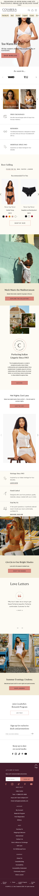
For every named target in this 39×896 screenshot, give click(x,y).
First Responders (19, 816)
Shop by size (20, 223)
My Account (19, 810)
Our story (19, 383)
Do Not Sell (33, 883)
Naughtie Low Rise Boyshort (29, 210)
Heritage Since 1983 (17, 473)
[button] (3, 216)
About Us (19, 858)
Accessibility (19, 865)
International (19, 836)
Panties (23, 169)
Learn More (14, 483)
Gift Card (19, 845)
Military (19, 820)
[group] (11, 99)
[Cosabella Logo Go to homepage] (9, 10)
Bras (18, 169)
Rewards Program (19, 813)
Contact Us (19, 839)
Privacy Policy (5, 883)
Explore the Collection (19, 298)
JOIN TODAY (19, 713)
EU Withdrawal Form (19, 849)
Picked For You (11, 169)
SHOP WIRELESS (10, 55)
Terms (13, 882)
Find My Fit (14, 502)
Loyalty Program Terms (22, 883)
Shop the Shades (19, 571)
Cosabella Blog (19, 861)
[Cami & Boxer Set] (28, 446)
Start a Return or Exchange (19, 842)
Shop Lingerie (19, 688)
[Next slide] (36, 77)
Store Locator (19, 874)
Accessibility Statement (19, 868)
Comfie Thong (10, 210)
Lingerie (30, 169)
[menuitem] (5, 15)
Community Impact (19, 871)
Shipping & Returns (19, 832)
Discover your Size (16, 514)
